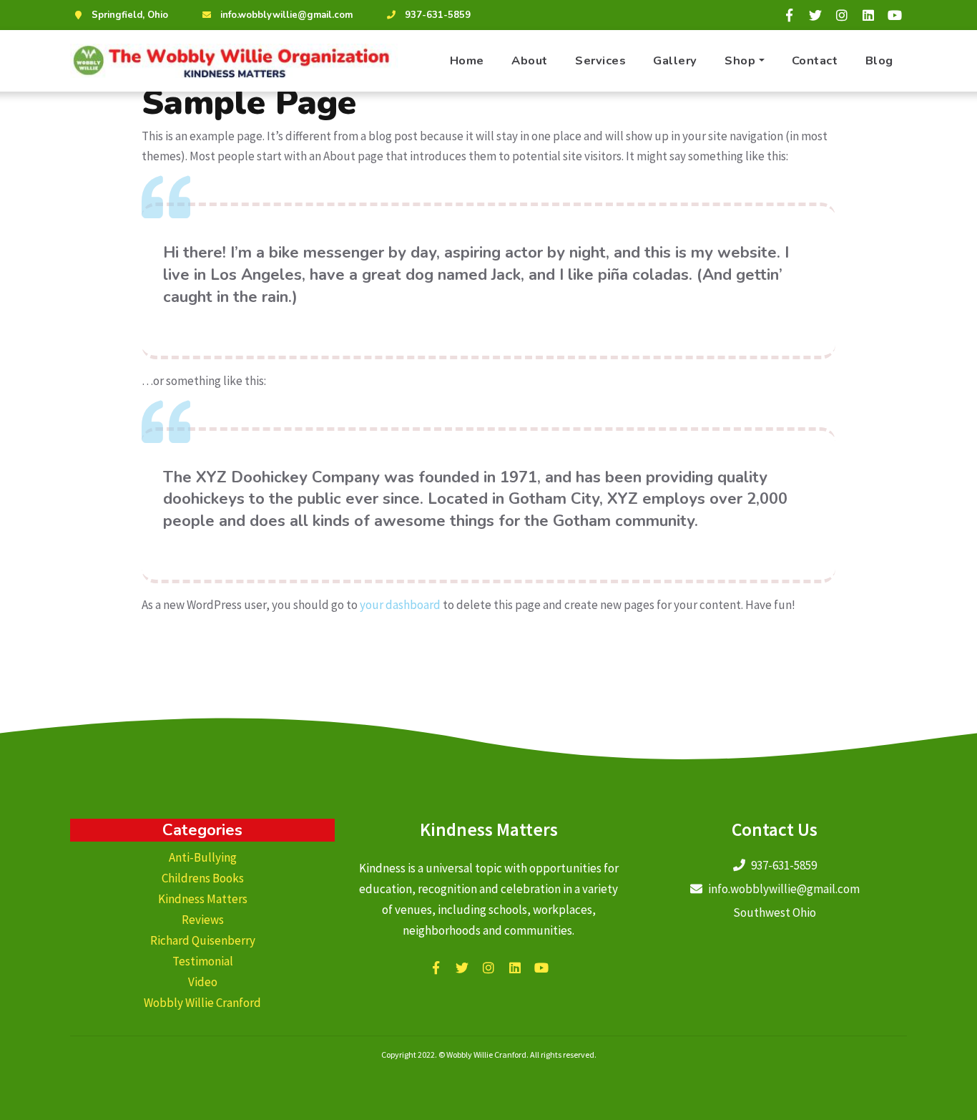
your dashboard (400, 605)
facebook (435, 968)
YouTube (541, 968)
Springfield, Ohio (130, 15)
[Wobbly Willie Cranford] (234, 60)
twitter (462, 968)
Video (202, 982)
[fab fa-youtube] (895, 15)
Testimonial (202, 961)
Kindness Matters (202, 899)
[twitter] (815, 15)
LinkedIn (515, 968)
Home (467, 60)
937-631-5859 (438, 15)
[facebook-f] (789, 15)
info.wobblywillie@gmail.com (286, 15)
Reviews (203, 919)
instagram (488, 968)
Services (600, 60)
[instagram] (842, 15)
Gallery (675, 60)
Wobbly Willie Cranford (202, 1003)
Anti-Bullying (203, 857)
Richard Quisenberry (202, 940)
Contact (815, 60)
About (529, 60)
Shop (740, 60)
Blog (879, 60)
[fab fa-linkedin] (868, 15)
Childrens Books (203, 878)
